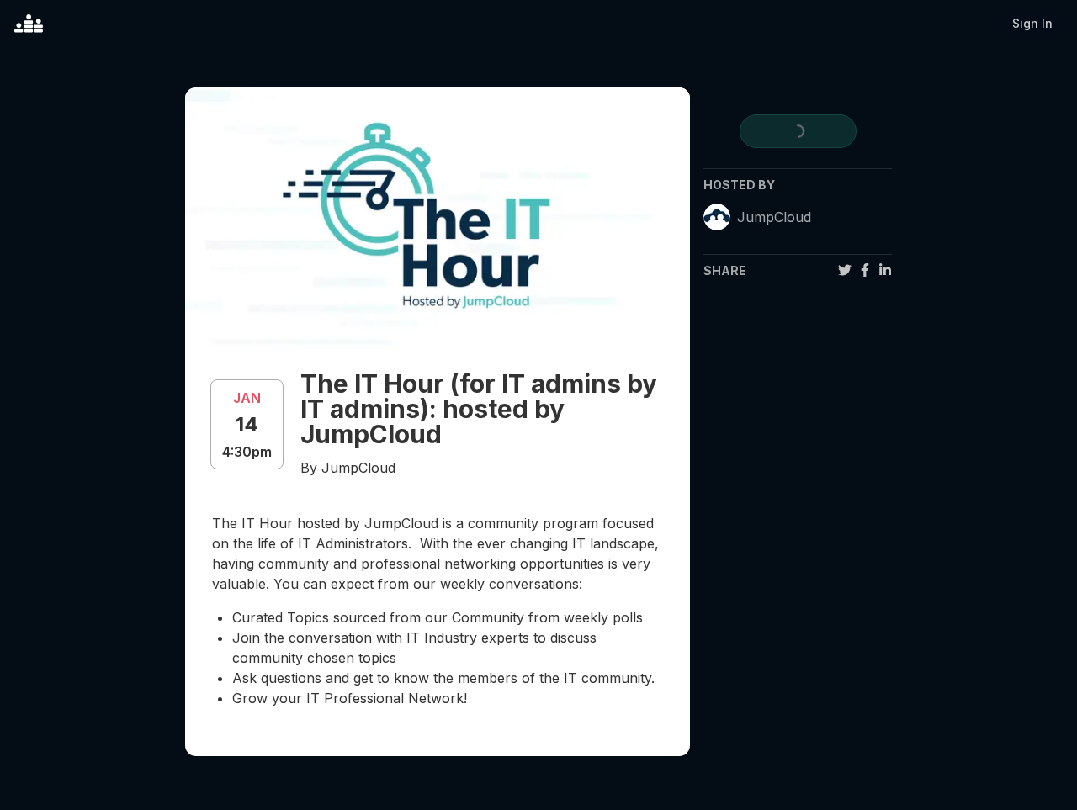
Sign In (1032, 23)
